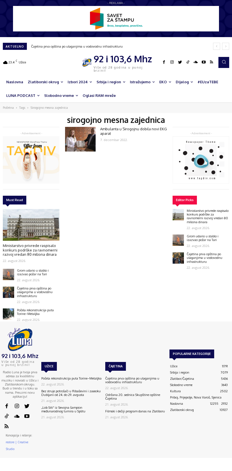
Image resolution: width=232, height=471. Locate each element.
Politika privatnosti (197, 468)
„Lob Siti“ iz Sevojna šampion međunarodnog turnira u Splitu (63, 409)
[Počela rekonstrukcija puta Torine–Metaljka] (8, 314)
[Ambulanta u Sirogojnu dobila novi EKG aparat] (80, 139)
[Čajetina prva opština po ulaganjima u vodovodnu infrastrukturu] (8, 292)
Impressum (172, 468)
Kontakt (154, 468)
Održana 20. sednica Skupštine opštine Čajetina (132, 396)
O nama (139, 468)
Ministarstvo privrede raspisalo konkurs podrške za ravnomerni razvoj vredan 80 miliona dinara (30, 250)
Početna (8, 108)
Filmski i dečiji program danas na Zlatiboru (135, 411)
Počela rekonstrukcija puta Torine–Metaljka (35, 312)
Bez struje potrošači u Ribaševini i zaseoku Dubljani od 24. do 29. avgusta (71, 393)
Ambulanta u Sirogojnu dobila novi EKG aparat (133, 131)
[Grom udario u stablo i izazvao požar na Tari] (8, 274)
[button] (223, 62)
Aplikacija (221, 468)
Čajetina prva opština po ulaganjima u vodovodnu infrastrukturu (77, 46)
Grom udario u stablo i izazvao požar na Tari (33, 272)
